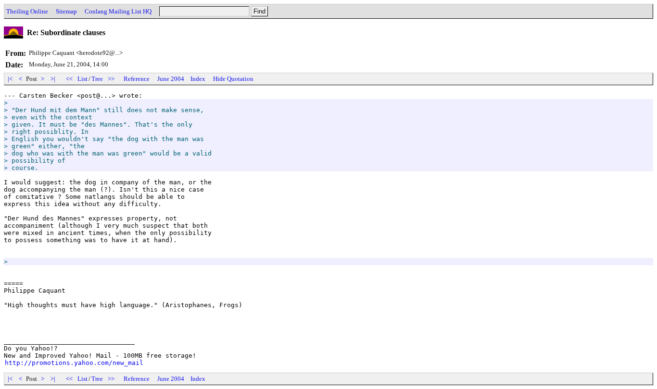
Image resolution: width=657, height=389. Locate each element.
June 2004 (170, 78)
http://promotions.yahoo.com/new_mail (74, 362)
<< (69, 78)
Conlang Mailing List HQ (118, 11)
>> (111, 78)
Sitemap (66, 11)
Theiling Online (27, 11)
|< (10, 78)
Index (197, 78)
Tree (97, 78)
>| (53, 78)
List (82, 78)
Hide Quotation (233, 78)
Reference (137, 78)
